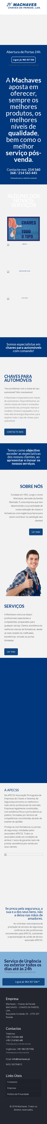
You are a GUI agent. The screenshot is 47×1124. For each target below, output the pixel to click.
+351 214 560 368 (14, 1037)
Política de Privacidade (18, 1094)
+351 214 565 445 (14, 1040)
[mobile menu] (43, 5)
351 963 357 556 (26, 1049)
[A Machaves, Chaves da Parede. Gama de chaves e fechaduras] (23, 5)
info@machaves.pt (21, 1059)
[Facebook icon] (24, 1114)
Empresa (11, 1088)
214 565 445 (27, 173)
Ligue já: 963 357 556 (23, 59)
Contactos (12, 1082)
